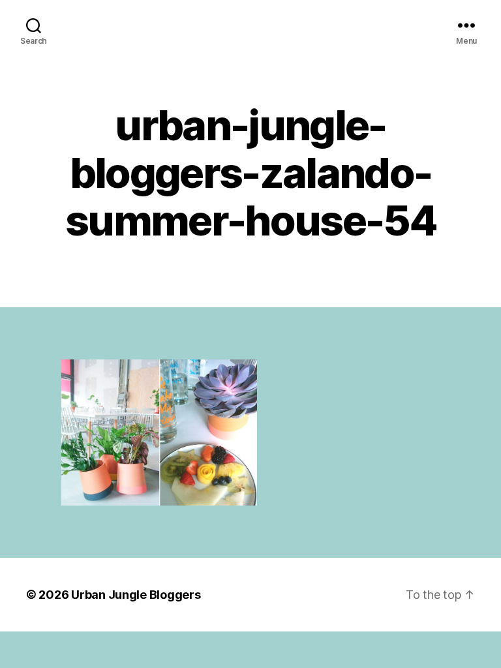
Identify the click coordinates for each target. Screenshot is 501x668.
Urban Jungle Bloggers (135, 594)
